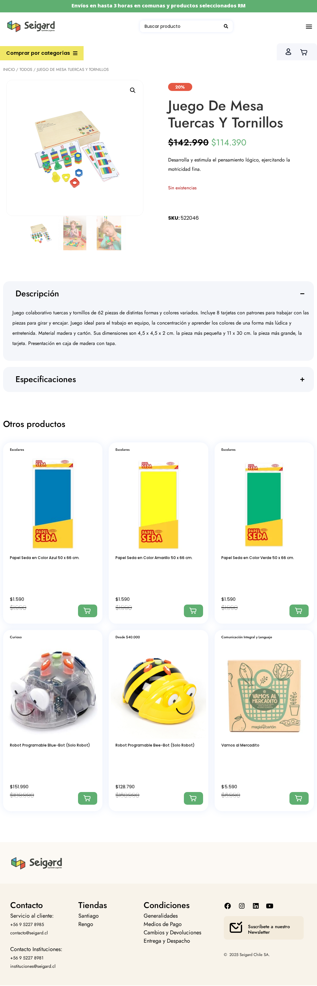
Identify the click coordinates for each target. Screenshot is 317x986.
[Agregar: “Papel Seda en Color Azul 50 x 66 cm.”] (87, 611)
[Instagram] (241, 906)
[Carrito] (305, 51)
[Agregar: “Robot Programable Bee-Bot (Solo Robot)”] (193, 798)
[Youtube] (270, 906)
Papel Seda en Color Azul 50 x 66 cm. (45, 557)
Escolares (17, 449)
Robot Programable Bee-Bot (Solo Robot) (155, 745)
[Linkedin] (256, 906)
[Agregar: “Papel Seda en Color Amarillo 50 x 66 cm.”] (193, 611)
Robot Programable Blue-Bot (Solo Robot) (50, 745)
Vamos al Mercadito (240, 745)
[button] (309, 26)
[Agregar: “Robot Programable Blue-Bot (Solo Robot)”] (87, 798)
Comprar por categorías (38, 53)
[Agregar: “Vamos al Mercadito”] (299, 798)
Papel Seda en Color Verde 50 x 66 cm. (257, 557)
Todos (26, 69)
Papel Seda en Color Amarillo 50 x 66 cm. (154, 557)
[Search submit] (226, 26)
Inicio (9, 69)
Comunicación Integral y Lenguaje (246, 637)
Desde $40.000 (127, 637)
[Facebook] (228, 906)
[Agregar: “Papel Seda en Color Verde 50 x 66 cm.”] (299, 611)
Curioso (16, 637)
